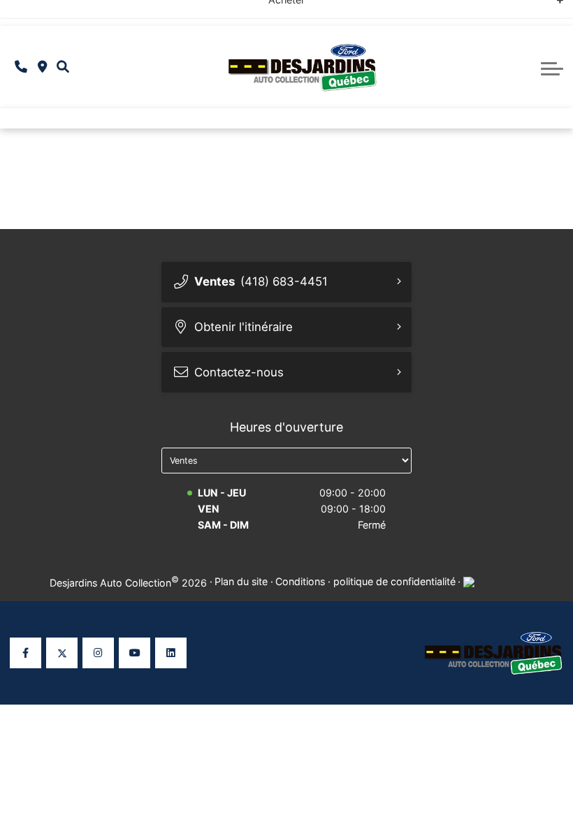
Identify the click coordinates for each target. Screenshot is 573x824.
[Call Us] (21, 67)
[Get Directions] (42, 67)
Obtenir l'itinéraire (243, 327)
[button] (63, 67)
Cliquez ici (414, 12)
